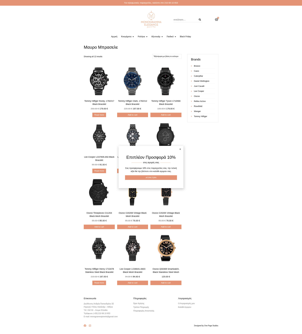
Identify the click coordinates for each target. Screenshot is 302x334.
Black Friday (185, 36)
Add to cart (132, 115)
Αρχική (114, 36)
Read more (99, 115)
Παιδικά (170, 36)
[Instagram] (90, 325)
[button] (180, 149)
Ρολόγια (141, 36)
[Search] (200, 19)
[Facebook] (85, 325)
